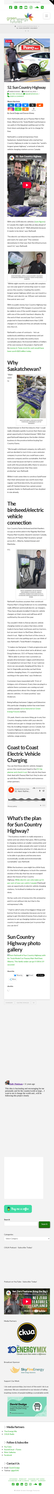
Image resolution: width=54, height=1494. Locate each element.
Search (7, 1219)
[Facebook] (18, 105)
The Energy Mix (10, 1431)
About (34, 1480)
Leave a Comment (16, 96)
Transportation (31, 94)
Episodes (14, 1479)
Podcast (23, 1479)
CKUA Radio (9, 1434)
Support (42, 1480)
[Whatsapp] (18, 109)
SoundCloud (9, 1449)
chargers (9, 1002)
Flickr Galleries (10, 1452)
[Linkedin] (11, 105)
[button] (46, 16)
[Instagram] (11, 109)
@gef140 (15, 1470)
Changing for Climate (18, 1480)
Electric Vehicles (16, 94)
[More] (25, 109)
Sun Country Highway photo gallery (23, 943)
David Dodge (14, 1468)
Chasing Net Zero (36, 1479)
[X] (32, 105)
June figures (40, 221)
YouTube (8, 1447)
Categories (8, 1234)
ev (34, 1002)
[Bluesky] (25, 105)
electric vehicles (23, 1002)
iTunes (18, 1449)
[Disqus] (27, 1041)
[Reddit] (39, 105)
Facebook (8, 1455)
